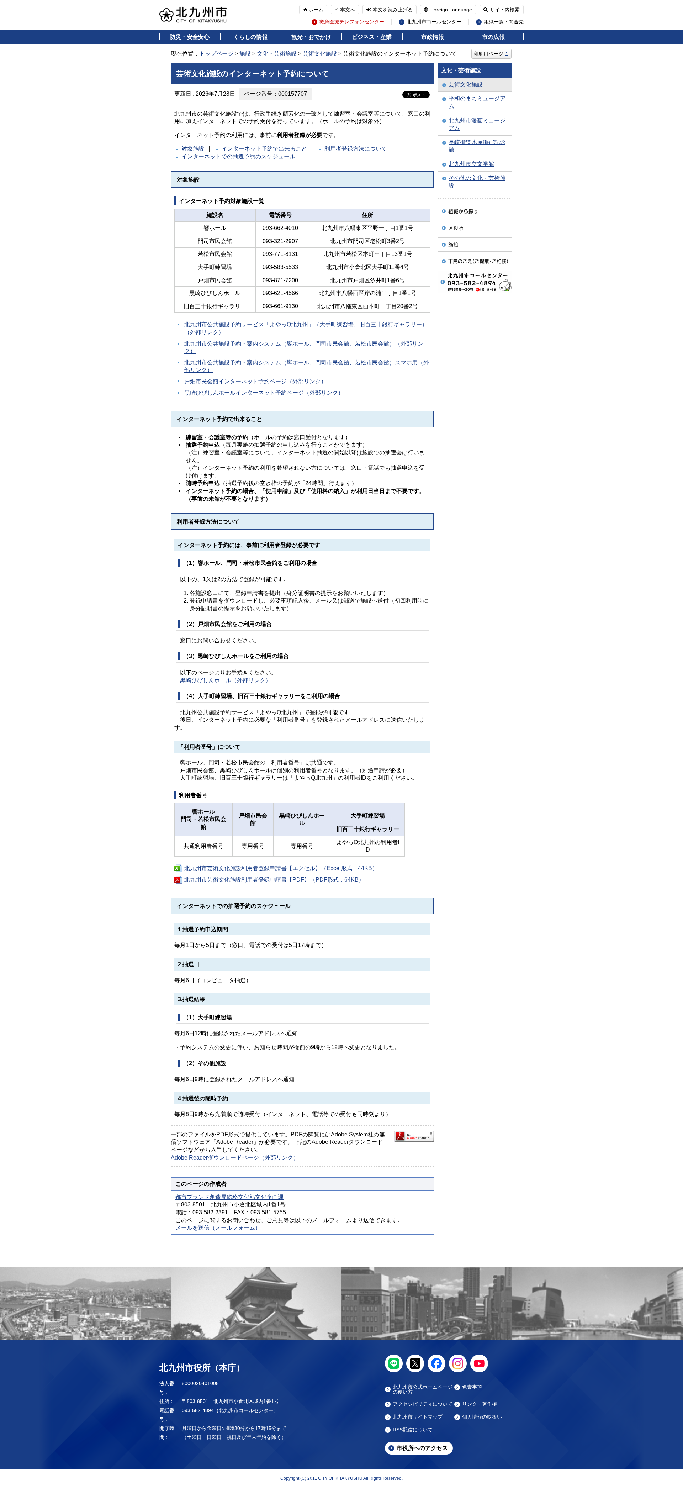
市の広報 (493, 37)
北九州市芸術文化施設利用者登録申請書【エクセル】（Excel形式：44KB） (281, 868)
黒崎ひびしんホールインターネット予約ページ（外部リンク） (264, 393)
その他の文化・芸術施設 (477, 182)
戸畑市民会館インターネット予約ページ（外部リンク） (255, 381)
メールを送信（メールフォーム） (218, 1228)
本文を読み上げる (393, 9)
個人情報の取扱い (482, 1417)
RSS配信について (413, 1429)
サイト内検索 (505, 9)
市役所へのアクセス (422, 1448)
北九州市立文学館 (471, 164)
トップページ (216, 54)
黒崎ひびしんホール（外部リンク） (225, 680)
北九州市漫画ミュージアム (477, 124)
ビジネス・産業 (372, 37)
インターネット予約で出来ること (264, 149)
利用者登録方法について (355, 149)
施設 (245, 54)
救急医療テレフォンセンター (351, 22)
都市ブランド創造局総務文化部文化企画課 (229, 1197)
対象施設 (192, 149)
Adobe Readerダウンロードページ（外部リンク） (235, 1158)
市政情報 (432, 37)
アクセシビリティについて (422, 1404)
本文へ (347, 9)
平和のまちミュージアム (477, 102)
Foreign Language (451, 9)
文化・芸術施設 (277, 54)
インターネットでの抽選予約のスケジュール (238, 156)
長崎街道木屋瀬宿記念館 (477, 146)
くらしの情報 (250, 37)
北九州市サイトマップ (418, 1417)
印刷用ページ (488, 54)
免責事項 (472, 1387)
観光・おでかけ (311, 37)
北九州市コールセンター (434, 22)
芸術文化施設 (320, 54)
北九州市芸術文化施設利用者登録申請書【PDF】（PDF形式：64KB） (274, 880)
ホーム (315, 9)
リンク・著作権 (479, 1404)
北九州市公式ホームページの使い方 (422, 1389)
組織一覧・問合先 (504, 22)
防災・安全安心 (190, 37)
